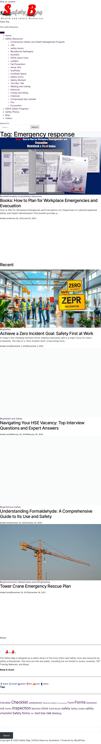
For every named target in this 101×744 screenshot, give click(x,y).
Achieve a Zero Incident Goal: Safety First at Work (46, 333)
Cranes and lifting (19, 92)
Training (46, 582)
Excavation (16, 105)
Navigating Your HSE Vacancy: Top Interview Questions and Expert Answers (42, 425)
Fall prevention (62, 703)
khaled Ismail (5, 218)
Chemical (15, 96)
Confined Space (18, 73)
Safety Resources (14, 38)
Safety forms (17, 77)
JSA (12, 45)
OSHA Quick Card (19, 57)
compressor (35, 702)
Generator (91, 702)
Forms (80, 702)
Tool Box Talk (17, 83)
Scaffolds (15, 70)
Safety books (78, 708)
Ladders (15, 61)
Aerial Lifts (16, 67)
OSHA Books (55, 708)
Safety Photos (12, 112)
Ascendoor (54, 740)
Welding (56, 713)
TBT (32, 713)
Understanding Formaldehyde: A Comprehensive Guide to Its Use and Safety (46, 514)
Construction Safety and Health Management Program (38, 42)
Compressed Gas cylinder (23, 99)
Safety (7, 329)
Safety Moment (18, 80)
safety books (17, 48)
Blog (7, 115)
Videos (8, 118)
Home (8, 35)
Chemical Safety (12, 507)
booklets (15, 54)
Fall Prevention (18, 64)
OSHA (44, 708)
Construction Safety (14, 582)
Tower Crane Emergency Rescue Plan (35, 586)
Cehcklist (5, 702)
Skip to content (7, 1)
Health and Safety (13, 418)
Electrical (15, 89)
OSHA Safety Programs (17, 108)
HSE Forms (6, 708)
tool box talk (43, 713)
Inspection (21, 708)
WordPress (79, 740)
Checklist (19, 702)
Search (6, 735)
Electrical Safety (50, 703)
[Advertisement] (50, 238)
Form (71, 702)
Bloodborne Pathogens (22, 51)
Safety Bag (4, 22)
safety (66, 708)
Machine (36, 708)
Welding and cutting (20, 86)
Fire (12, 102)
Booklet (4, 196)
